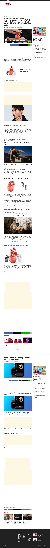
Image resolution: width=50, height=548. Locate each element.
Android (19, 534)
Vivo (13, 7)
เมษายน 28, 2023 (12, 27)
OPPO (15, 7)
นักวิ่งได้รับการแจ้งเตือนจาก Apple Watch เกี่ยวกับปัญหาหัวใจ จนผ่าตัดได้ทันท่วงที (8, 521)
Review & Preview (30, 7)
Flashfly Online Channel (20, 541)
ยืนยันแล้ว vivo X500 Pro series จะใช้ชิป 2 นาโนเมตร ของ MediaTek (41, 539)
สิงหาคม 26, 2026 (6, 346)
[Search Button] (45, 7)
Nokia (23, 538)
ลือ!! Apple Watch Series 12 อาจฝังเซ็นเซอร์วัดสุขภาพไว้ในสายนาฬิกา (27, 521)
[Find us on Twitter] (43, 0)
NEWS (7, 7)
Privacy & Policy (41, 545)
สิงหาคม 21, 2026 (15, 346)
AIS (18, 533)
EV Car (19, 538)
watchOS (11, 507)
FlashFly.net (7, 545)
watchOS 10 (14, 507)
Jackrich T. (7, 27)
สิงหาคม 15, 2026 (25, 346)
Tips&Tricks (29, 538)
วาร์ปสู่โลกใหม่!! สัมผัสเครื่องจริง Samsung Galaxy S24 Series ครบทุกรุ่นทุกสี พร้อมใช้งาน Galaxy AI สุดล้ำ (40, 45)
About (35, 545)
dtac (19, 537)
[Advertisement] (32, 3)
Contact (45, 545)
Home (5, 7)
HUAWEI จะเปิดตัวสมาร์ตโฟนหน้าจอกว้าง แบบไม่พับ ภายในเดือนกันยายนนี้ (27, 345)
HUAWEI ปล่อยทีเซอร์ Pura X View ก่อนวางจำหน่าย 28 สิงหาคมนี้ (7, 345)
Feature (6, 16)
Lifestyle (24, 535)
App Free (19, 535)
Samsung (11, 7)
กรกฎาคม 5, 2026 (25, 523)
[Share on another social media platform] (31, 45)
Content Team (8, 361)
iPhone (18, 7)
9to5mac (7, 447)
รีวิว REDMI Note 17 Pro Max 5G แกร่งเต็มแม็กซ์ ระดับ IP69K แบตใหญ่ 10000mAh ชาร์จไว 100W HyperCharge (42, 534)
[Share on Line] (29, 45)
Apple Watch (7, 507)
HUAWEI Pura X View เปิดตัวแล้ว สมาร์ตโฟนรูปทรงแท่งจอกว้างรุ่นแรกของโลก (18, 345)
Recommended (20, 27)
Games (26, 7)
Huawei (7, 330)
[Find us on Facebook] (42, 0)
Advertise (38, 545)
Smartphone (22, 7)
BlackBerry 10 (20, 536)
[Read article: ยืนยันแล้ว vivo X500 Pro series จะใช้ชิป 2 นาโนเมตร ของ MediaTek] (35, 539)
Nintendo (24, 537)
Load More (18, 349)
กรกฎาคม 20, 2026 (15, 523)
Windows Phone (29, 541)
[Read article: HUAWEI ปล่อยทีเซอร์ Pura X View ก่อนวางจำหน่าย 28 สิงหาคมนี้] (8, 340)
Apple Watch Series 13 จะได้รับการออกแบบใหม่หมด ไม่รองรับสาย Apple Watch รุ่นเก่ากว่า (18, 521)
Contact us (45, 0)
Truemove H (29, 539)
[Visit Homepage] (7, 4)
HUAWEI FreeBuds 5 (10, 330)
